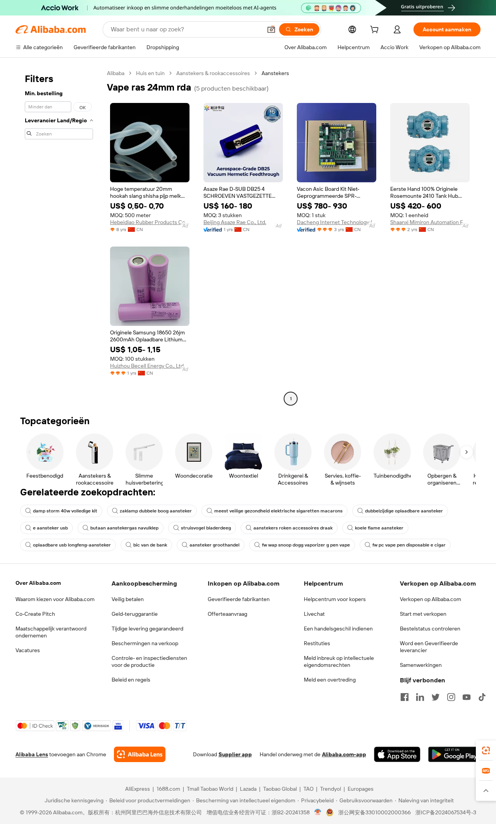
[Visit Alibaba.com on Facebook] (404, 697)
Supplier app (235, 754)
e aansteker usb (50, 528)
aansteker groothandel (214, 545)
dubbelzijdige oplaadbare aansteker (404, 511)
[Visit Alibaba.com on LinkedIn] (420, 697)
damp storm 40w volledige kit (65, 511)
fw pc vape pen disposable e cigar (409, 545)
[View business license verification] (318, 812)
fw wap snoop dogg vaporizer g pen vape (306, 545)
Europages (361, 789)
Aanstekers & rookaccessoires (213, 73)
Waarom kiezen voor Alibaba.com (55, 599)
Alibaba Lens (32, 754)
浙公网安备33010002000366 (374, 812)
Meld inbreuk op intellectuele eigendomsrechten (339, 661)
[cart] (376, 30)
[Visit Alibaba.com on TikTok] (482, 697)
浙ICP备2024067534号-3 (445, 812)
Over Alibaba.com (38, 583)
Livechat (314, 614)
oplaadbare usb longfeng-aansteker (72, 545)
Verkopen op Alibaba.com (430, 599)
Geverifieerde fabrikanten (239, 599)
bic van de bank (150, 545)
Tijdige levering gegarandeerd (147, 628)
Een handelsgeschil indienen (338, 628)
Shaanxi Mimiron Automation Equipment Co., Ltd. (430, 222)
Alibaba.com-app (344, 754)
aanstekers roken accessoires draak (292, 528)
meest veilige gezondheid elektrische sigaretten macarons (278, 511)
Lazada (248, 789)
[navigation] (59, 237)
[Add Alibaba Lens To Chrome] (139, 754)
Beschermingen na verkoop (145, 643)
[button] (271, 29)
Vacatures (28, 650)
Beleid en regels (131, 680)
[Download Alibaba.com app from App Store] (397, 754)
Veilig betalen (128, 599)
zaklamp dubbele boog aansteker (156, 511)
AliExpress (137, 789)
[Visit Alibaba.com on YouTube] (466, 697)
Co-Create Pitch (35, 614)
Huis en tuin (150, 73)
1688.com (168, 789)
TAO (308, 789)
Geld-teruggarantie (135, 614)
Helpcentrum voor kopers (335, 599)
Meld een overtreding (330, 680)
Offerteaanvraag (227, 614)
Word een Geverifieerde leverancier (429, 646)
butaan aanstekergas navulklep (124, 528)
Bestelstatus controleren (430, 628)
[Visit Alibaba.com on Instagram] (451, 697)
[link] (486, 750)
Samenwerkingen (421, 665)
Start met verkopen (423, 614)
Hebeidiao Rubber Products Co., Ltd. (149, 222)
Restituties (317, 643)
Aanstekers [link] (275, 73)
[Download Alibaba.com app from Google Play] (454, 754)
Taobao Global (280, 789)
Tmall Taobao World (210, 789)
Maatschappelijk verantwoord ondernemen (51, 632)
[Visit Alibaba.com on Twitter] (435, 697)
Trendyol (330, 789)
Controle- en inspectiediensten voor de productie (149, 661)
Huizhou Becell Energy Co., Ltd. (147, 366)
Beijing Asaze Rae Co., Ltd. (234, 222)
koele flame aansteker (379, 528)
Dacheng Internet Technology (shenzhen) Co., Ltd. (336, 222)
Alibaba (115, 73)
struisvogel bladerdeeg (206, 528)
